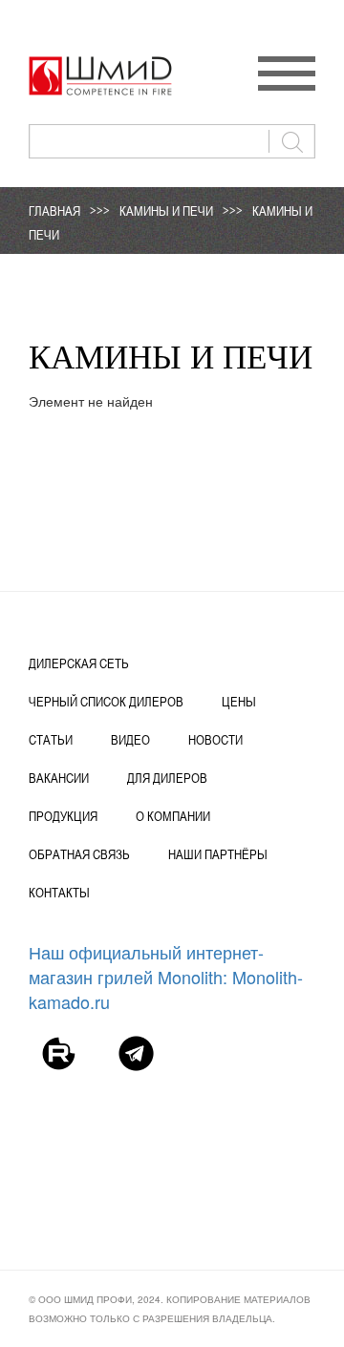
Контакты (59, 892)
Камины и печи (166, 211)
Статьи (51, 739)
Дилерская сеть (79, 663)
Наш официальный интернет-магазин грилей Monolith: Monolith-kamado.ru (166, 976)
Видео (130, 739)
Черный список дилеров (106, 701)
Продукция (63, 816)
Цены (239, 701)
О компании (173, 816)
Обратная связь (79, 854)
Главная (54, 211)
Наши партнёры (218, 854)
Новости (215, 739)
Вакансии (59, 778)
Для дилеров (167, 778)
